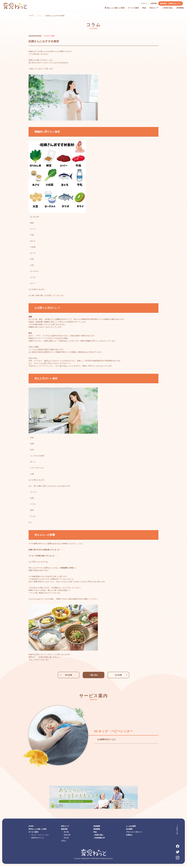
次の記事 (118, 675)
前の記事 (68, 675)
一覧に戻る (93, 675)
